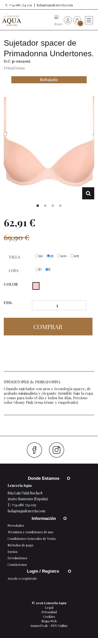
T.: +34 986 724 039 (18, 5)
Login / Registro (43, 571)
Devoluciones (17, 558)
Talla (15, 257)
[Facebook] (36, 450)
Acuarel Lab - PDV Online (49, 625)
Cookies (49, 616)
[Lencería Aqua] (11, 20)
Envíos (13, 551)
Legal (49, 607)
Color (11, 284)
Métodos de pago (20, 545)
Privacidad (49, 612)
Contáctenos (17, 564)
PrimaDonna (14, 67)
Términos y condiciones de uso (30, 532)
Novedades (16, 525)
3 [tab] (52, 205)
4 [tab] (60, 205)
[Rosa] (35, 286)
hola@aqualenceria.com (55, 5)
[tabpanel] (49, 137)
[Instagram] (58, 450)
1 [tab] (37, 205)
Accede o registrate (22, 578)
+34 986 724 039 (24, 504)
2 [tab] (45, 205)
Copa (14, 270)
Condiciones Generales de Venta (32, 538)
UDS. (8, 302)
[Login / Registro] (68, 20)
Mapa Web (49, 621)
